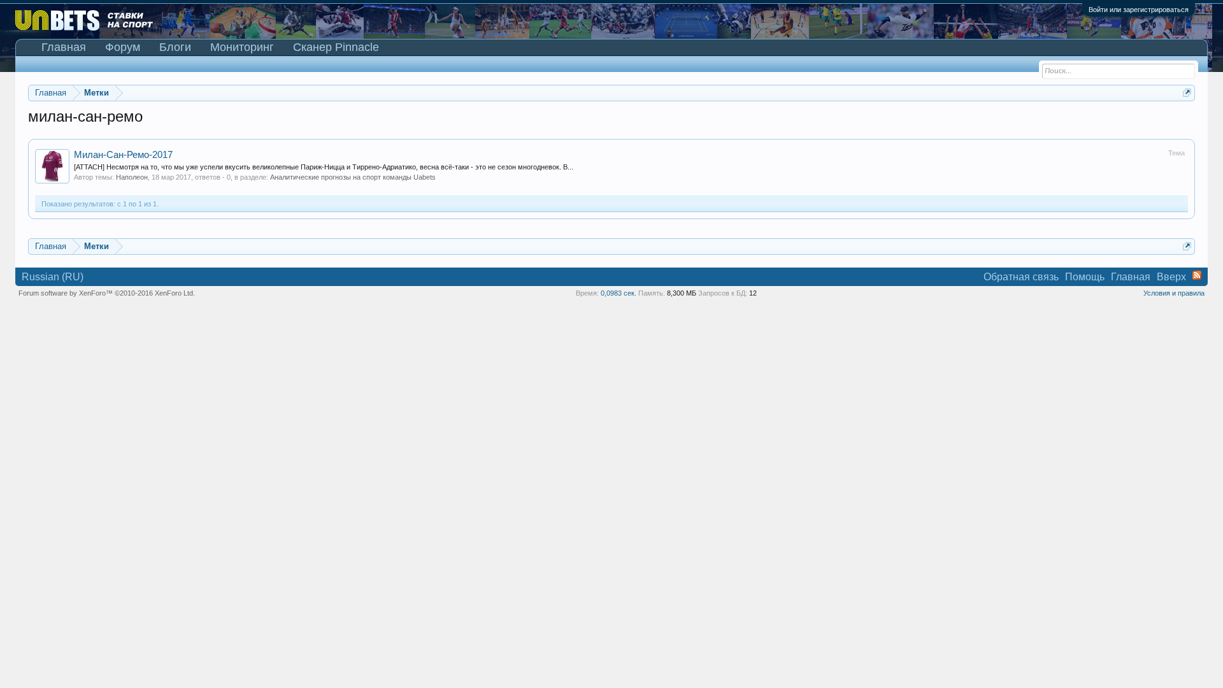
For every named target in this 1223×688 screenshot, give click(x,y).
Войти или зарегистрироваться (1139, 9)
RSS (1196, 275)
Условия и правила (1174, 293)
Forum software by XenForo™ (106, 293)
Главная (63, 47)
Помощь (1085, 276)
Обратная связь (1021, 276)
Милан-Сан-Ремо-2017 (123, 155)
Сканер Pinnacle (336, 47)
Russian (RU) (52, 276)
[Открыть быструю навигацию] (1187, 93)
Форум (122, 47)
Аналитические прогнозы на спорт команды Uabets (353, 177)
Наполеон (132, 177)
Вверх (1171, 276)
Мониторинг (242, 47)
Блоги (175, 47)
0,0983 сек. (618, 293)
